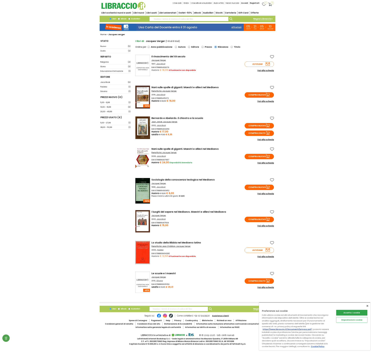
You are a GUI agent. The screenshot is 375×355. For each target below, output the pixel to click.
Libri (114, 18)
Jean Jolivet (156, 122)
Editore (195, 46)
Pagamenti (156, 320)
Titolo (237, 46)
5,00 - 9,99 (115, 102)
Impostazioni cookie (351, 319)
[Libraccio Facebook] (159, 317)
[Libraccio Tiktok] (171, 317)
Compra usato (257, 133)
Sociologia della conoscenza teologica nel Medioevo (183, 179)
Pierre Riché (156, 91)
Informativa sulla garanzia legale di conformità (158, 327)
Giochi (219, 12)
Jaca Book (115, 82)
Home (103, 34)
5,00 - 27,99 (115, 122)
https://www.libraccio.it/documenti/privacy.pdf (287, 329)
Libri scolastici (116, 12)
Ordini (186, 3)
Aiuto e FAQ (219, 3)
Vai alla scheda (265, 70)
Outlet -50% (185, 12)
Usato (115, 51)
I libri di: (139, 41)
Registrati (254, 3)
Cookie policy (191, 320)
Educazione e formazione (115, 71)
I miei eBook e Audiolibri (201, 3)
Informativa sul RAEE (230, 327)
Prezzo (208, 46)
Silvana (115, 91)
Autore (182, 46)
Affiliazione (241, 320)
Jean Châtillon (168, 246)
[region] (314, 326)
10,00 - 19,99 (115, 107)
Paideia (115, 86)
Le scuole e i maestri (163, 273)
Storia (115, 66)
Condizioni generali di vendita (119, 324)
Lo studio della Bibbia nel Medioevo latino (176, 242)
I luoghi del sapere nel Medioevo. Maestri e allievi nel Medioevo (188, 211)
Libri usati (151, 12)
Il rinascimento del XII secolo (168, 56)
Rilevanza (223, 46)
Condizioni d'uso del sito (148, 324)
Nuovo (115, 46)
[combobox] (189, 19)
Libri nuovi (138, 12)
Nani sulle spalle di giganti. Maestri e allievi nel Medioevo (185, 87)
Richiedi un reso (224, 320)
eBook (197, 12)
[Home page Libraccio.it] (123, 9)
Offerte (255, 12)
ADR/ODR (233, 324)
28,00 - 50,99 (115, 127)
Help (168, 320)
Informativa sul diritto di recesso (200, 327)
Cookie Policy (317, 346)
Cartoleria (230, 12)
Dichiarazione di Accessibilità (178, 324)
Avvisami (257, 64)
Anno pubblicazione (161, 46)
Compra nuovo (257, 94)
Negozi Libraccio (262, 18)
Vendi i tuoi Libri (232, 3)
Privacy (177, 320)
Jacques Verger (158, 60)
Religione (115, 62)
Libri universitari (167, 12)
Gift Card (243, 12)
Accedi (244, 3)
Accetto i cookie (352, 312)
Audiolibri (208, 12)
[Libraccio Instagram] (165, 317)
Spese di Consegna (138, 320)
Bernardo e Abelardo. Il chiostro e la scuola (177, 118)
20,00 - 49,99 (115, 111)
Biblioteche (207, 320)
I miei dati (177, 3)
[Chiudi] (367, 306)
